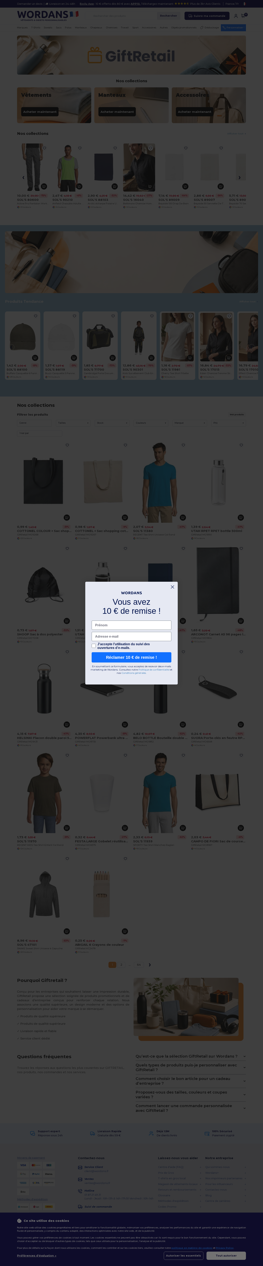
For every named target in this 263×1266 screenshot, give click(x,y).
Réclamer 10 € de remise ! (131, 657)
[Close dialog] (172, 587)
